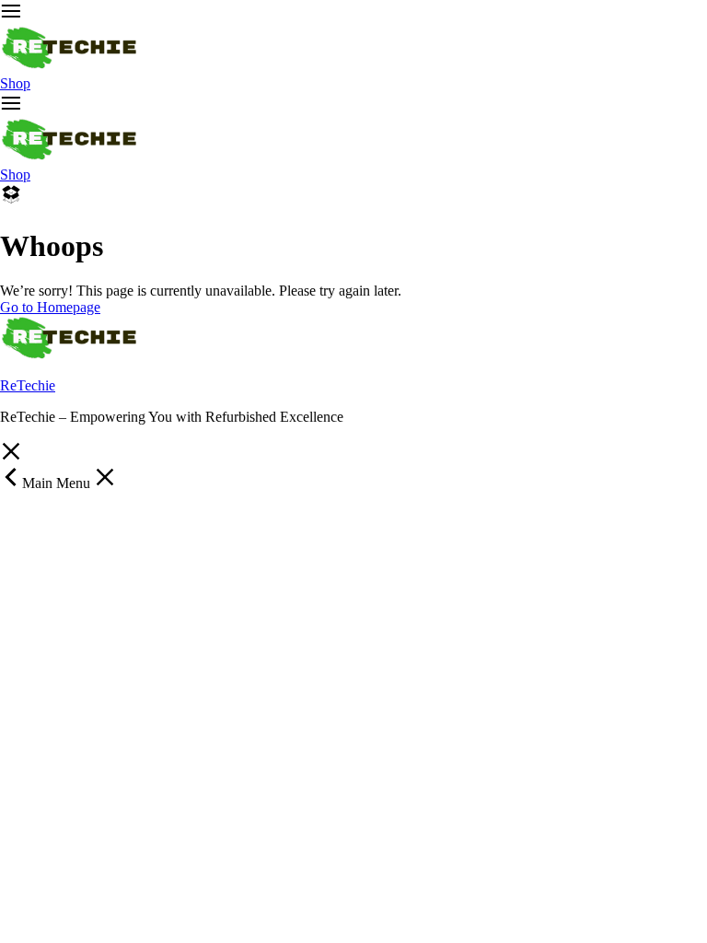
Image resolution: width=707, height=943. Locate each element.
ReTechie (27, 385)
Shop (15, 83)
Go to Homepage (50, 307)
